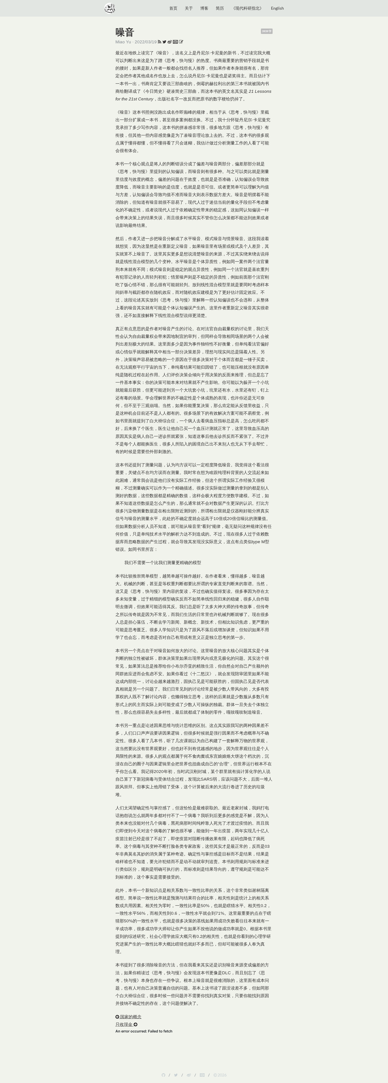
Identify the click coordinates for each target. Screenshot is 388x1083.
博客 (204, 8)
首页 (173, 8)
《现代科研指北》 (247, 8)
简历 (220, 8)
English (277, 8)
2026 (222, 1074)
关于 (189, 8)
